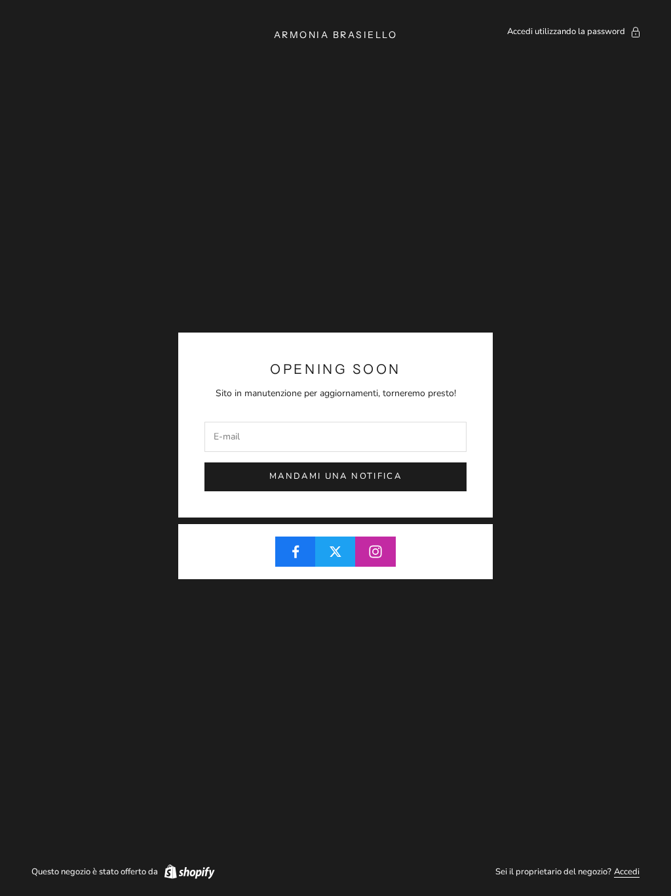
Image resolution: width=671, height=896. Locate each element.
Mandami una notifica (335, 476)
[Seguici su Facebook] (295, 551)
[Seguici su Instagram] (375, 551)
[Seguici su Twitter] (335, 551)
